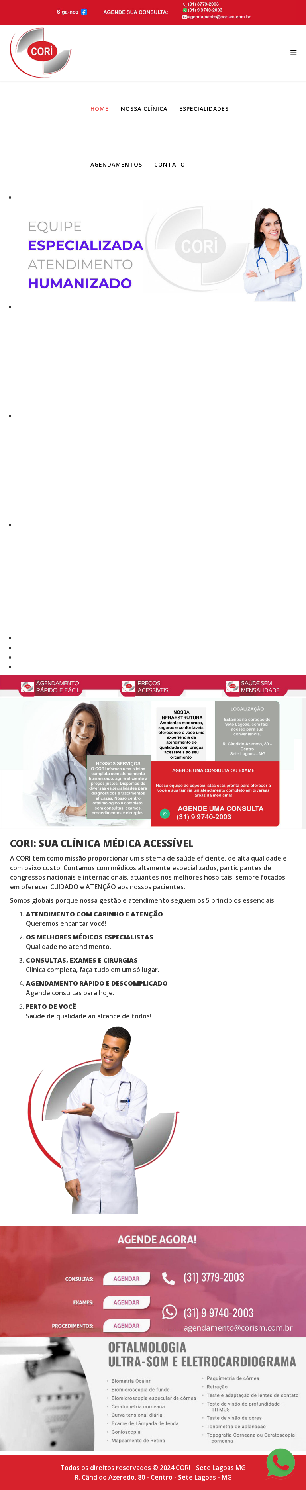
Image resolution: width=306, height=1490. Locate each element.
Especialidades (204, 108)
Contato (169, 164)
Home (99, 108)
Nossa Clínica (144, 108)
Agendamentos (116, 164)
